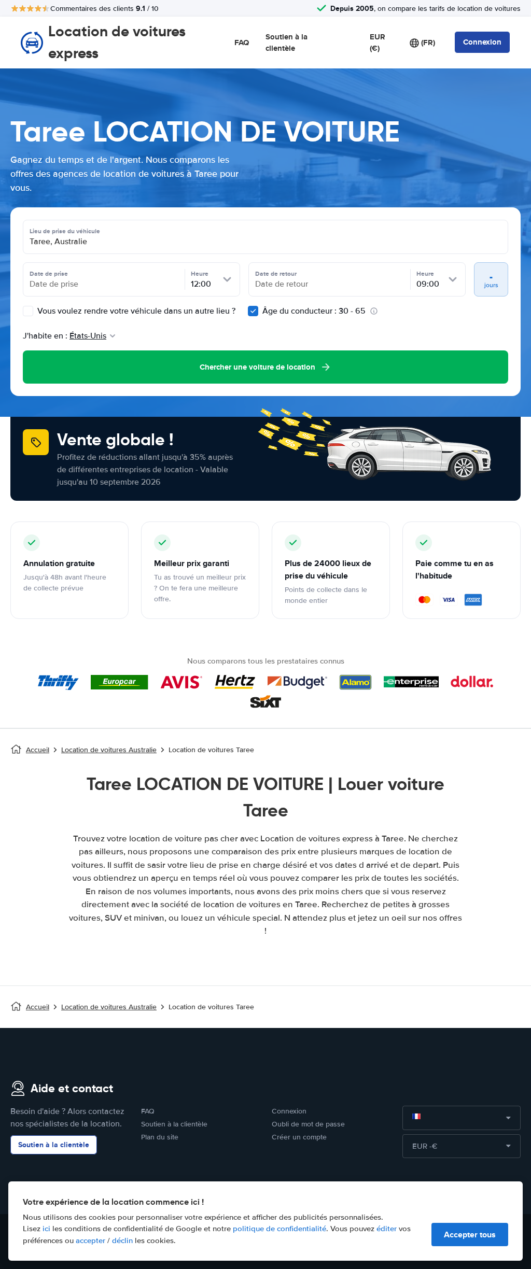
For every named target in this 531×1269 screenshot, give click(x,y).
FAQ (241, 42)
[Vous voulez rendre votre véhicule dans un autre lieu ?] (28, 311)
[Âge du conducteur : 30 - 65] (253, 311)
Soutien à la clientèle (287, 42)
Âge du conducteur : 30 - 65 (314, 311)
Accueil (37, 749)
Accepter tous (470, 1234)
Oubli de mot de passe (308, 1124)
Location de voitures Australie (109, 749)
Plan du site (159, 1137)
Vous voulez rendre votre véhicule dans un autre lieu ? (135, 311)
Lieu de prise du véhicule (65, 231)
